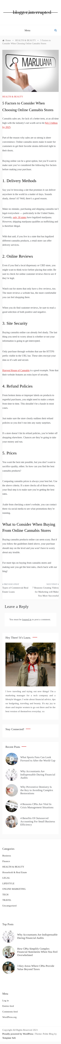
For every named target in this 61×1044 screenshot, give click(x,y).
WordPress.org (9, 1017)
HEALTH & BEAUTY (12, 97)
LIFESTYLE (8, 883)
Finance (6, 861)
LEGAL (6, 878)
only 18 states (19, 217)
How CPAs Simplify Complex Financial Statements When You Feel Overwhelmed (37, 952)
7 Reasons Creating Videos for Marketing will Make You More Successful (45, 591)
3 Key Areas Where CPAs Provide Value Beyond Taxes (35, 967)
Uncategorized (9, 905)
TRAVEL (6, 900)
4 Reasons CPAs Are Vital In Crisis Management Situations (36, 806)
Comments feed (10, 1011)
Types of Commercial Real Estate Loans (15, 589)
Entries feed (8, 1006)
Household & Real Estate (14, 872)
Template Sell (8, 1038)
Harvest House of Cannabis (16, 370)
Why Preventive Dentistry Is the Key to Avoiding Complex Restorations (36, 790)
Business (6, 855)
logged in (26, 619)
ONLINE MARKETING (14, 889)
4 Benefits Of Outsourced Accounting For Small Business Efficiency (37, 821)
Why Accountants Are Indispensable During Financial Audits (37, 774)
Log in (5, 1000)
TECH (5, 894)
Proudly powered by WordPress (18, 1034)
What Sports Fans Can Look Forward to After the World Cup (37, 759)
